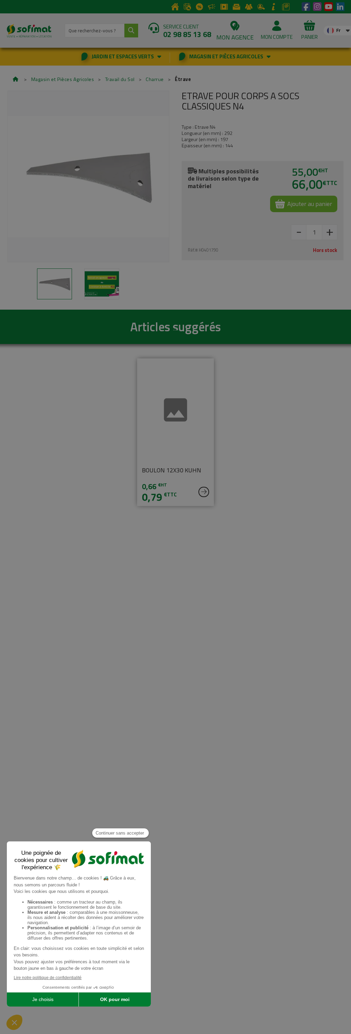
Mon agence (235, 37)
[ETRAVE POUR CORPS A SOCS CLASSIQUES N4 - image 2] (101, 283)
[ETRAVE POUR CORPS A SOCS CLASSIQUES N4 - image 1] (54, 283)
